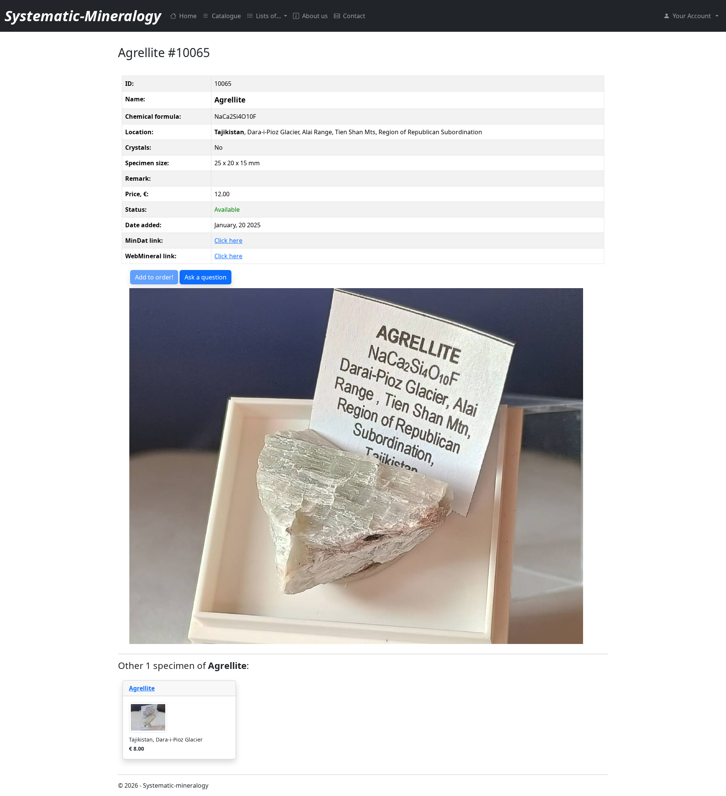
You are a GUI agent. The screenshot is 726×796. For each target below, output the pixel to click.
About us (315, 16)
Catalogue (226, 16)
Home (188, 16)
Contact (354, 16)
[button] (691, 15)
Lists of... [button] (269, 16)
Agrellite (142, 688)
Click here (228, 240)
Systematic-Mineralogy (83, 15)
